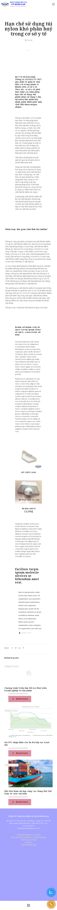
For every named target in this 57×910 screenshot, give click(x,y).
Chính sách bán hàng (28, 840)
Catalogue (28, 842)
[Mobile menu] (53, 4)
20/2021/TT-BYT (33, 79)
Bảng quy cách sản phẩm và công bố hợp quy (28, 837)
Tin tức (30, 40)
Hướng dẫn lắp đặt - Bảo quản (28, 835)
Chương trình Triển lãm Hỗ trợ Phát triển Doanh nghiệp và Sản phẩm (25, 689)
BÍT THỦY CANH (28, 472)
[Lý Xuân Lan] (14, 4)
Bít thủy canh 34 (28, 508)
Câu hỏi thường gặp (28, 845)
